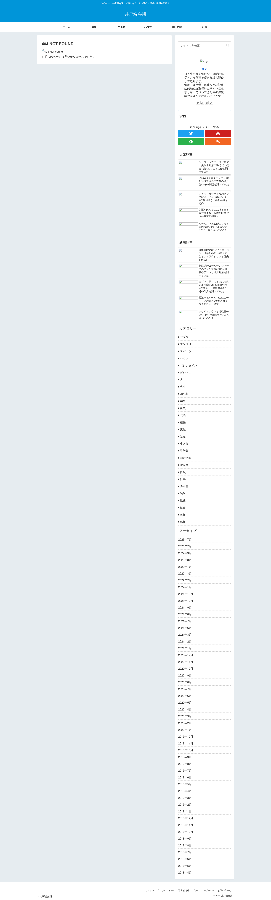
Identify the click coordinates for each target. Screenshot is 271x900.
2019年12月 (185, 736)
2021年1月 (185, 648)
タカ (204, 68)
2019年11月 (185, 743)
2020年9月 (185, 675)
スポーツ (185, 351)
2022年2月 (185, 580)
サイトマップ (152, 890)
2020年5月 (185, 702)
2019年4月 (185, 791)
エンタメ (185, 344)
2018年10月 (185, 832)
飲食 (183, 507)
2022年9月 (185, 553)
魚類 (183, 514)
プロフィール (168, 890)
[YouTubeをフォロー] (202, 102)
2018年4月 (185, 872)
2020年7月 (185, 689)
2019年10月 (185, 750)
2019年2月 (185, 804)
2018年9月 (185, 838)
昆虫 (183, 408)
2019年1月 (185, 811)
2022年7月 (185, 566)
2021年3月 (185, 634)
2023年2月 (185, 546)
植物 (183, 422)
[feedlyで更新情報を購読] (207, 102)
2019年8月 (185, 764)
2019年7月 (185, 770)
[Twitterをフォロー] (198, 102)
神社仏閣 (185, 458)
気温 (183, 429)
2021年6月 (185, 628)
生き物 (184, 443)
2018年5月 (185, 866)
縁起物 (184, 465)
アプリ (184, 337)
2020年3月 (185, 716)
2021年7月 (185, 621)
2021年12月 (185, 594)
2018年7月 (185, 852)
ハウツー (185, 358)
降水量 (184, 486)
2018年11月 (185, 825)
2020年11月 (185, 662)
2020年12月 (185, 655)
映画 (183, 415)
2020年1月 (185, 730)
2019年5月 (185, 784)
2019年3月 (185, 798)
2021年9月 (185, 607)
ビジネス (185, 372)
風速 (183, 500)
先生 (183, 387)
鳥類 (183, 522)
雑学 (183, 493)
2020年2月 (185, 723)
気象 (183, 436)
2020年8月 (185, 682)
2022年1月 (185, 587)
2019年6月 (185, 777)
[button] (227, 45)
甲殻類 (184, 450)
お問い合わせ (224, 890)
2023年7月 (185, 539)
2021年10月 (185, 600)
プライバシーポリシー (204, 890)
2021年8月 (185, 614)
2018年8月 (185, 845)
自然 (183, 472)
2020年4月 (185, 709)
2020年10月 (185, 668)
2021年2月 (185, 641)
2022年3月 (185, 573)
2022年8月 (185, 560)
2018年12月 (185, 818)
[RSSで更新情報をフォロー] (211, 102)
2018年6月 (185, 859)
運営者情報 (183, 890)
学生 (183, 401)
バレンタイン (188, 365)
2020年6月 (185, 696)
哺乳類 (184, 394)
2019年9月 (185, 757)
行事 (183, 479)
